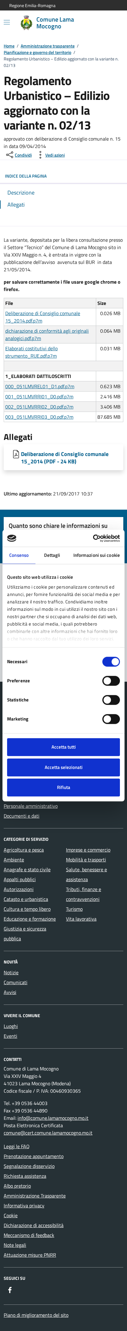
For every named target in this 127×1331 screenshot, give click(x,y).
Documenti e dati (21, 816)
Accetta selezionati (64, 767)
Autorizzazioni (19, 889)
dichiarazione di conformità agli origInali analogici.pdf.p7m (47, 334)
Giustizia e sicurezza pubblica (25, 933)
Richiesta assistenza (25, 1176)
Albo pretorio (17, 1185)
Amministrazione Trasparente (35, 1195)
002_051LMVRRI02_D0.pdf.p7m (39, 406)
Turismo (74, 909)
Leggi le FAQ (17, 1146)
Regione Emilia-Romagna (32, 5)
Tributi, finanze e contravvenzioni (83, 894)
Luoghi (11, 1026)
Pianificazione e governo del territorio (37, 52)
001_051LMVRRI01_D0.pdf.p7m (39, 396)
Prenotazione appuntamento (33, 1156)
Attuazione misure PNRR (30, 1255)
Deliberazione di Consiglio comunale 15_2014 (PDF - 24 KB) (65, 457)
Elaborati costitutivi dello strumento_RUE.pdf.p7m (31, 352)
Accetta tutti (63, 746)
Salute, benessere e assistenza (86, 874)
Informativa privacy (24, 1205)
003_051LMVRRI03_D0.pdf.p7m (39, 417)
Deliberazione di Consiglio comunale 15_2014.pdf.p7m (42, 317)
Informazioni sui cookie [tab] (96, 555)
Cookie (11, 1215)
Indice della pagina (26, 176)
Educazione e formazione (30, 918)
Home (9, 46)
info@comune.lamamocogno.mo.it (53, 1118)
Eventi (10, 1036)
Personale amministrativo (31, 806)
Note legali (15, 1245)
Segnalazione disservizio (29, 1166)
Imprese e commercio (88, 849)
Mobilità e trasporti (86, 859)
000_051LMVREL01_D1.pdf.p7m (39, 386)
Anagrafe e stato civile (27, 869)
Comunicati (15, 982)
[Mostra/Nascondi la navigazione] (6, 22)
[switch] (111, 681)
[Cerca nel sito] (110, 22)
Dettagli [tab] (52, 555)
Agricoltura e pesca (24, 849)
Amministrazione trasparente (48, 46)
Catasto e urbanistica (26, 899)
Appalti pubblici (20, 879)
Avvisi (10, 992)
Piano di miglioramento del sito (36, 1315)
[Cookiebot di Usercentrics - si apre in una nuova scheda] (93, 538)
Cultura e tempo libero (27, 909)
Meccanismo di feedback (29, 1235)
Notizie (11, 972)
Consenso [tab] (19, 555)
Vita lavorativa (81, 918)
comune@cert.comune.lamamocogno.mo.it (48, 1132)
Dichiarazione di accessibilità (33, 1225)
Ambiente (14, 859)
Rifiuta (63, 787)
